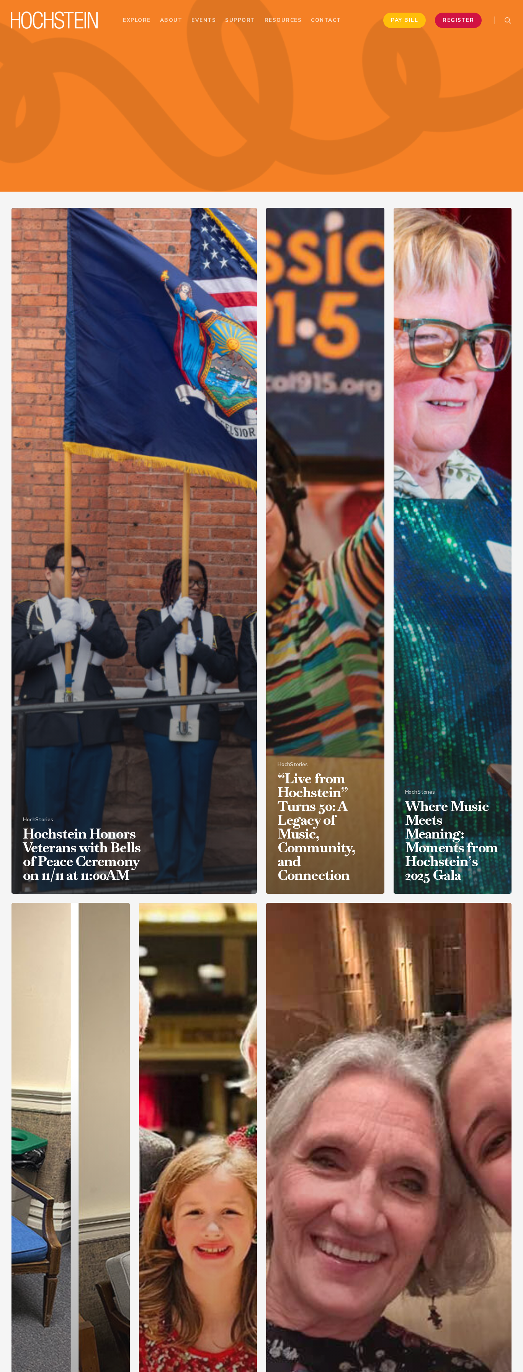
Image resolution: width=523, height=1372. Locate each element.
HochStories (38, 819)
